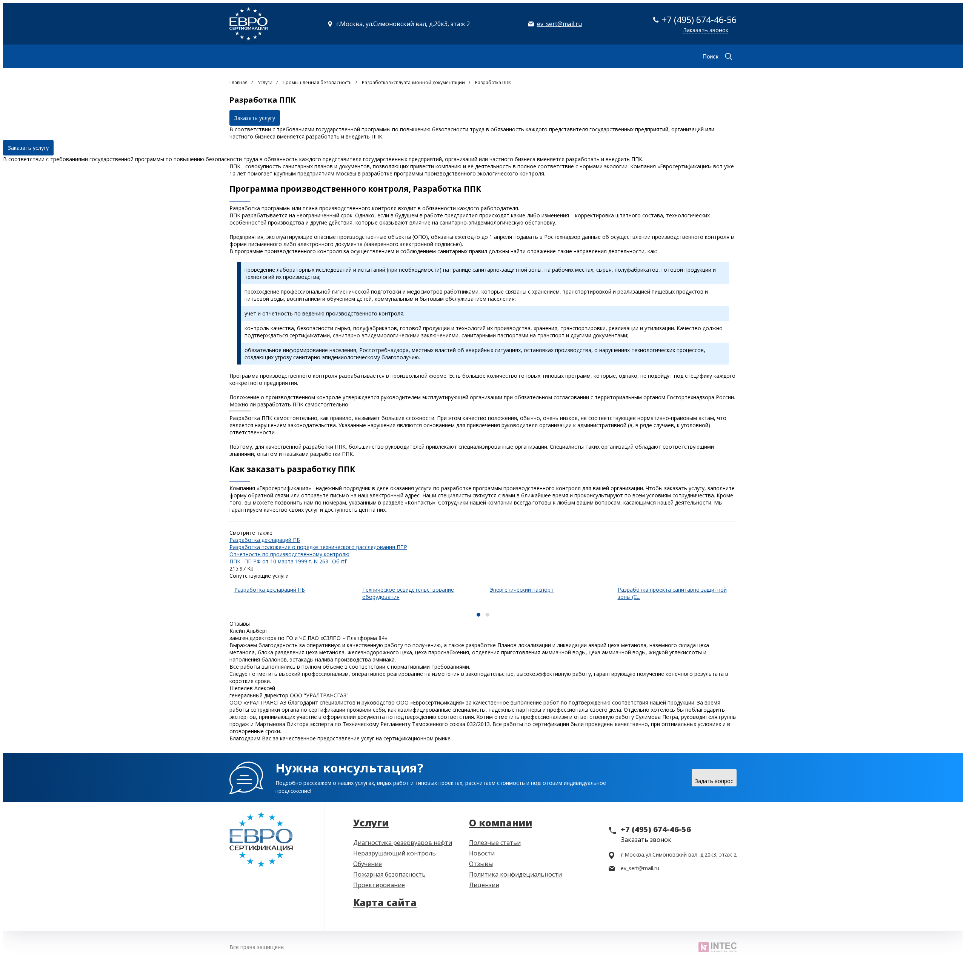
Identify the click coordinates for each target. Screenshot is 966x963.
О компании (500, 822)
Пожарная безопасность (389, 874)
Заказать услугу (254, 118)
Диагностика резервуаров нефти (402, 842)
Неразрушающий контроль (394, 853)
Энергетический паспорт (522, 589)
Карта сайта (385, 902)
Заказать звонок (705, 30)
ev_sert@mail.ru (559, 24)
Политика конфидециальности (515, 874)
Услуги (371, 822)
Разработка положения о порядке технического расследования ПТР (318, 547)
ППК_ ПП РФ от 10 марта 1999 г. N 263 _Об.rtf (287, 561)
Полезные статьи (495, 842)
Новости (482, 853)
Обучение (367, 864)
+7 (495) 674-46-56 (699, 20)
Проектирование (379, 885)
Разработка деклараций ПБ (264, 539)
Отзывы (481, 864)
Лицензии (484, 885)
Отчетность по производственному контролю (289, 554)
